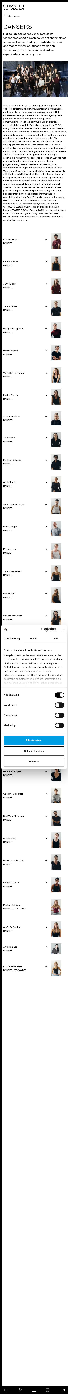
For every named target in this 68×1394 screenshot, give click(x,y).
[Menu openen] (34, 1390)
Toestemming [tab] (12, 638)
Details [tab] (34, 638)
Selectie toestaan (34, 751)
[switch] (59, 705)
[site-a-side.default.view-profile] (20, 1390)
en (63, 1390)
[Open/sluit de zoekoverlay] (47, 1390)
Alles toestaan (34, 740)
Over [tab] (56, 638)
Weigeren (34, 761)
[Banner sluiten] (63, 629)
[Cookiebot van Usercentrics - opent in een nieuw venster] (42, 629)
